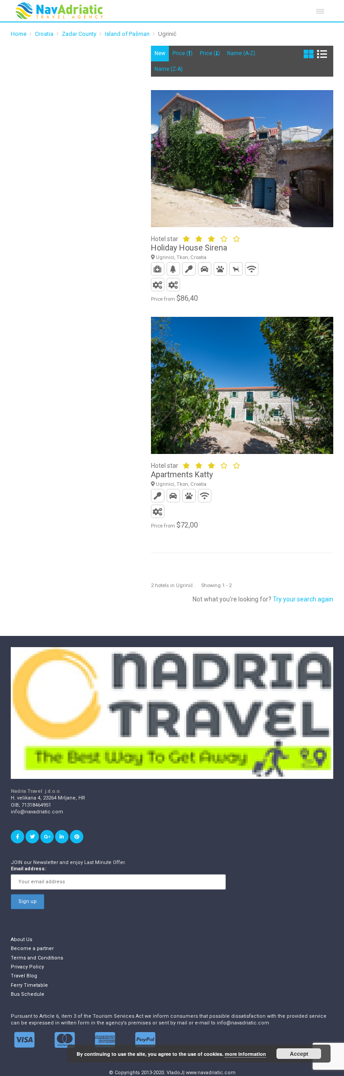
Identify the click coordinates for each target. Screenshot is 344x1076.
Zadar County (79, 33)
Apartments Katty (182, 474)
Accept (299, 1054)
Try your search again (303, 599)
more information (245, 1053)
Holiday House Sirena (189, 247)
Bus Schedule (27, 994)
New (160, 53)
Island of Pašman (127, 33)
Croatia (44, 33)
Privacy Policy (27, 967)
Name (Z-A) (169, 69)
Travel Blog (24, 976)
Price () (182, 53)
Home (18, 33)
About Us (21, 939)
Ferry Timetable (29, 985)
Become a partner (32, 948)
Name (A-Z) (241, 53)
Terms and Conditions (37, 958)
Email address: (28, 869)
